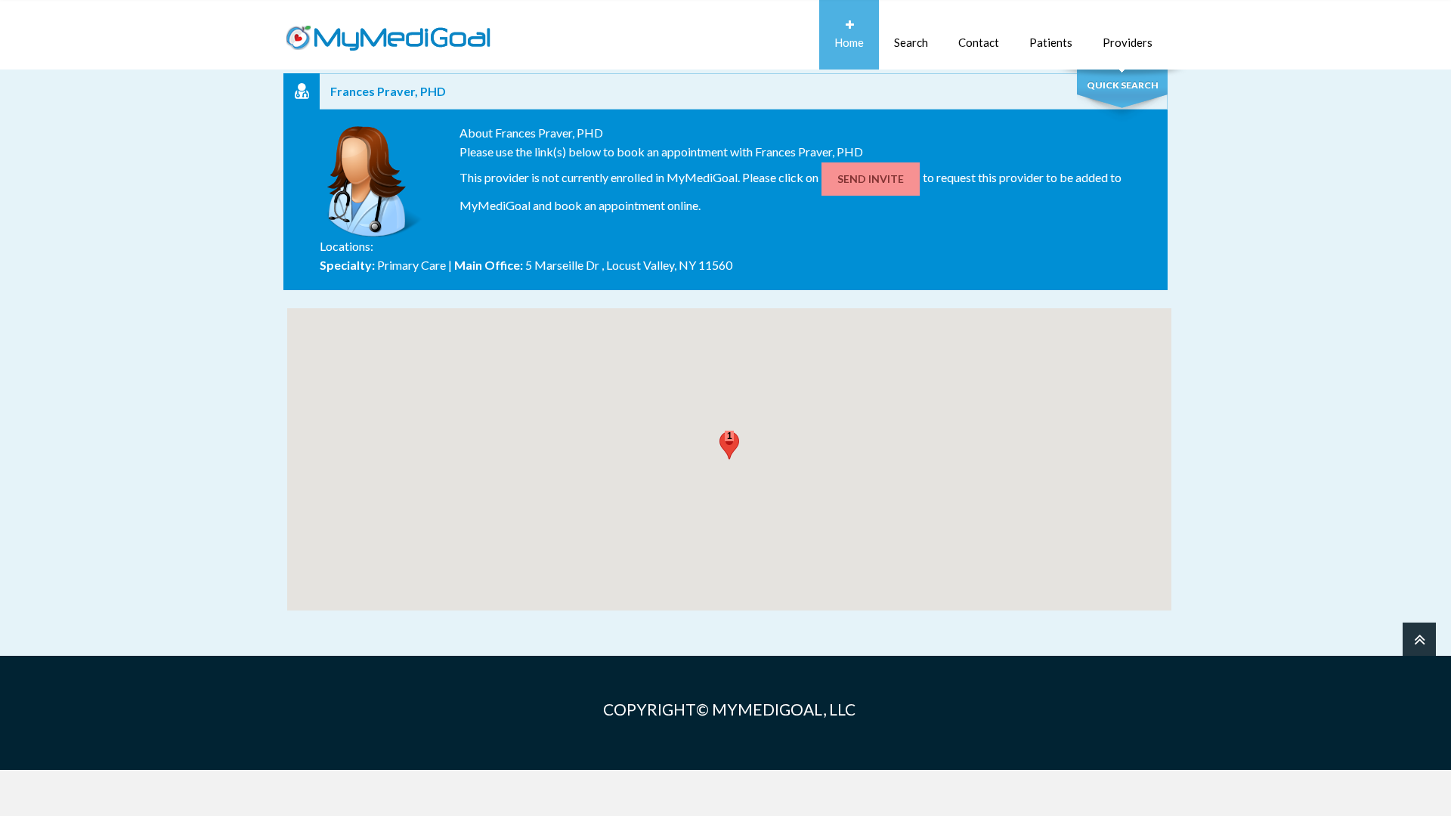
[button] (729, 445)
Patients (1050, 42)
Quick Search (1123, 85)
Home (849, 42)
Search (911, 42)
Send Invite (870, 178)
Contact (978, 42)
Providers (1127, 42)
